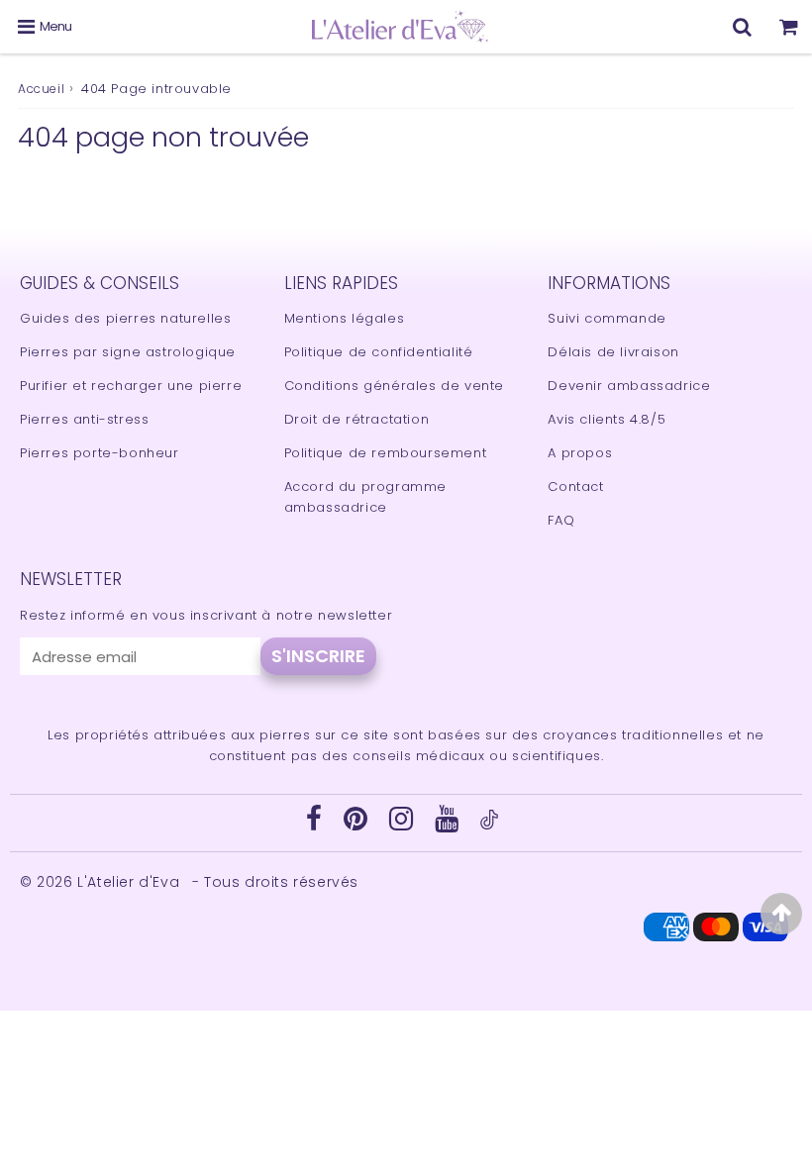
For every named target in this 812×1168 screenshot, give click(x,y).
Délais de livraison (613, 351)
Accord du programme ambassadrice (365, 497)
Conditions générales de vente (394, 385)
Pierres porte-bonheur (99, 452)
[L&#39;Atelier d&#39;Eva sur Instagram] (403, 824)
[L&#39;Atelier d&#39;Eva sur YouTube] (449, 824)
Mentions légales (344, 318)
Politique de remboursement (385, 452)
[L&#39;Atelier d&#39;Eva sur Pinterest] (358, 824)
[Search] (742, 27)
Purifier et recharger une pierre (131, 385)
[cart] (788, 27)
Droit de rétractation (357, 419)
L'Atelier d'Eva (130, 882)
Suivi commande (606, 318)
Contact (575, 486)
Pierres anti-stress (84, 419)
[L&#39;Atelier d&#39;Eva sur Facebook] (316, 824)
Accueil (41, 88)
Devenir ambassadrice (629, 385)
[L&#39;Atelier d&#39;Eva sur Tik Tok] (489, 825)
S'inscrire (318, 655)
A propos (580, 452)
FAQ (561, 520)
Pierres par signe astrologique (128, 351)
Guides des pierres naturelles (125, 318)
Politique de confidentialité (378, 351)
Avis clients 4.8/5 (606, 419)
